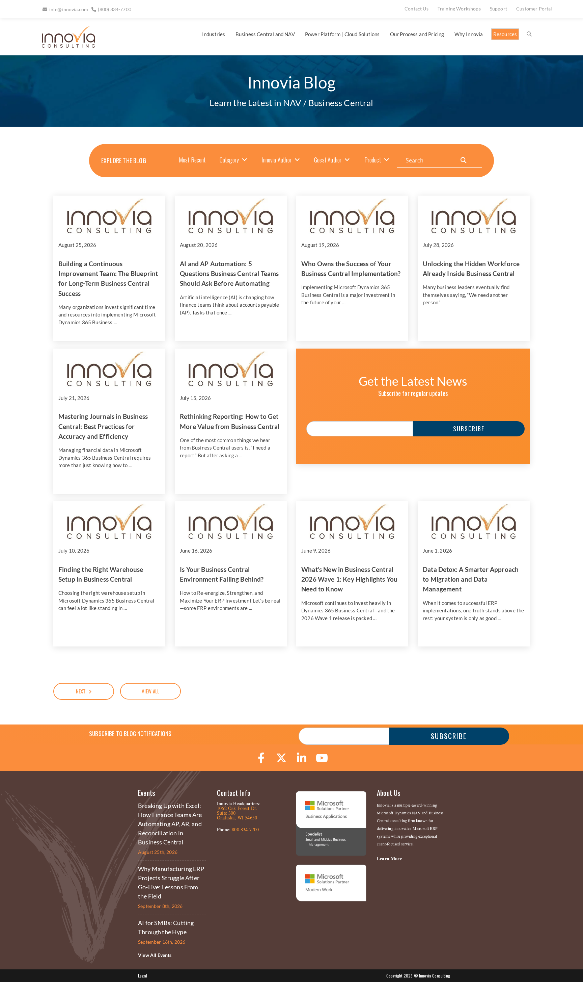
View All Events (155, 955)
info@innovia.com (68, 9)
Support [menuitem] (498, 8)
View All (150, 691)
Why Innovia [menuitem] (468, 34)
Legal (142, 976)
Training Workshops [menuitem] (459, 8)
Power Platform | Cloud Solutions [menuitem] (342, 34)
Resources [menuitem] (505, 34)
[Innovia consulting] (64, 45)
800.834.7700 (245, 829)
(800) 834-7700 (114, 9)
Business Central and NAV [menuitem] (265, 34)
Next (81, 691)
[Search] (463, 160)
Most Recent (192, 159)
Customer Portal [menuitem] (534, 8)
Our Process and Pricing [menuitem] (417, 34)
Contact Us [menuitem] (416, 8)
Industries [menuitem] (213, 34)
